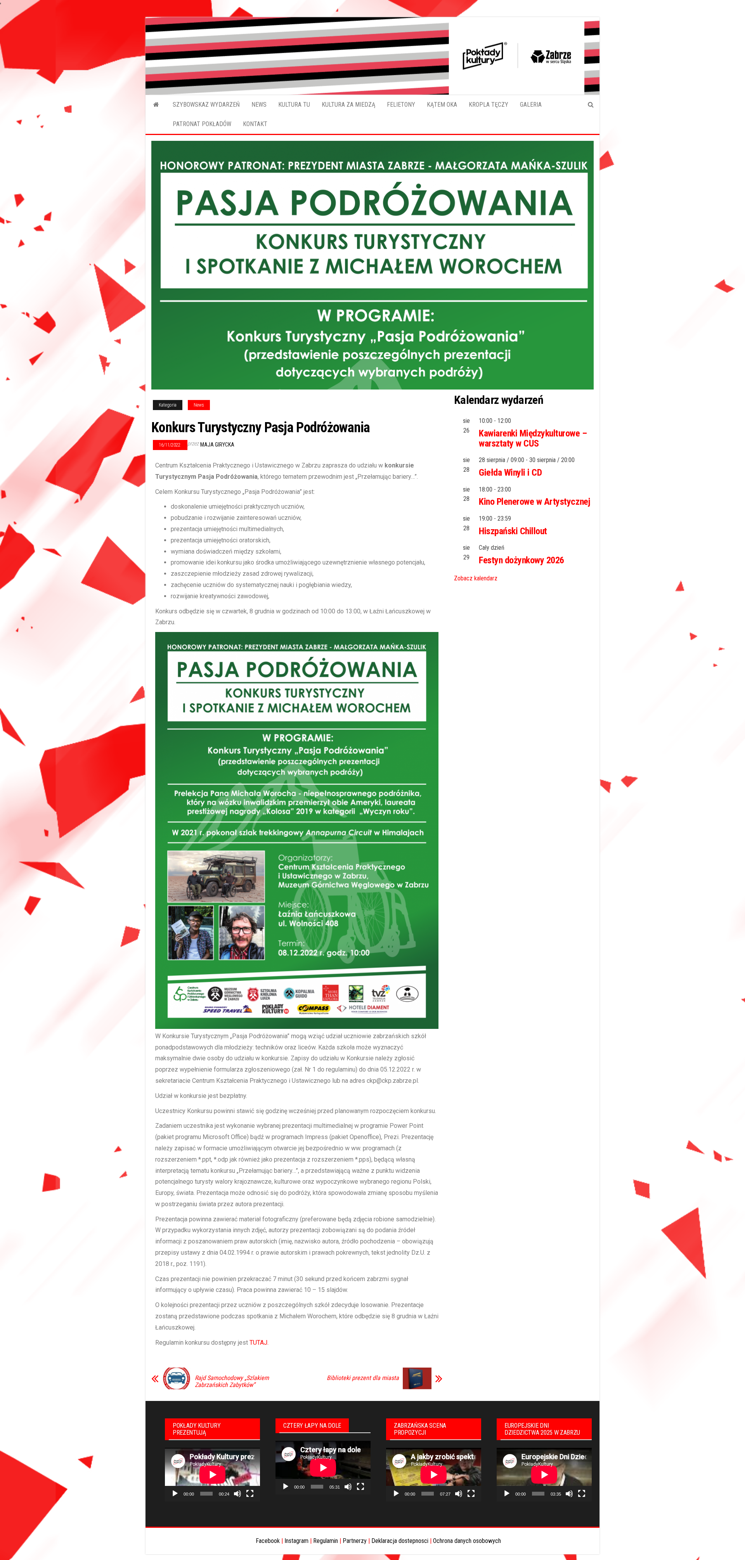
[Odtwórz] (175, 1494)
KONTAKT (255, 124)
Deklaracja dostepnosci (399, 1540)
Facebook (268, 1540)
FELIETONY (401, 104)
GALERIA (531, 104)
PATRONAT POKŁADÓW (202, 124)
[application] (212, 1474)
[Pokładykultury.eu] (156, 104)
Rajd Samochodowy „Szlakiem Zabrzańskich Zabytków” (232, 1382)
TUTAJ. (259, 1342)
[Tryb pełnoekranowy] (250, 1494)
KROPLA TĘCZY (488, 104)
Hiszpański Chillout (513, 531)
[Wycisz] (237, 1494)
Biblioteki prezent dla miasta (363, 1378)
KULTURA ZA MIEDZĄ (348, 104)
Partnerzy (355, 1540)
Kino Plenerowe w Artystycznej (534, 501)
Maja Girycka (217, 445)
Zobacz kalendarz (475, 578)
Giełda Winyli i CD (510, 472)
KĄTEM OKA (442, 104)
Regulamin (325, 1540)
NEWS (259, 104)
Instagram (296, 1540)
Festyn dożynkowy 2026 (521, 560)
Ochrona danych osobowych (467, 1540)
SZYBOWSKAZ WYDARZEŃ (206, 104)
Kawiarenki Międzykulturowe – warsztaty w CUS (533, 438)
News (199, 405)
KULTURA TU (294, 104)
